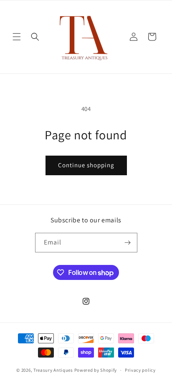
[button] (17, 37)
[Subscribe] (128, 242)
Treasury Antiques (53, 370)
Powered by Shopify (95, 370)
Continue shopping (86, 165)
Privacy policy (140, 370)
